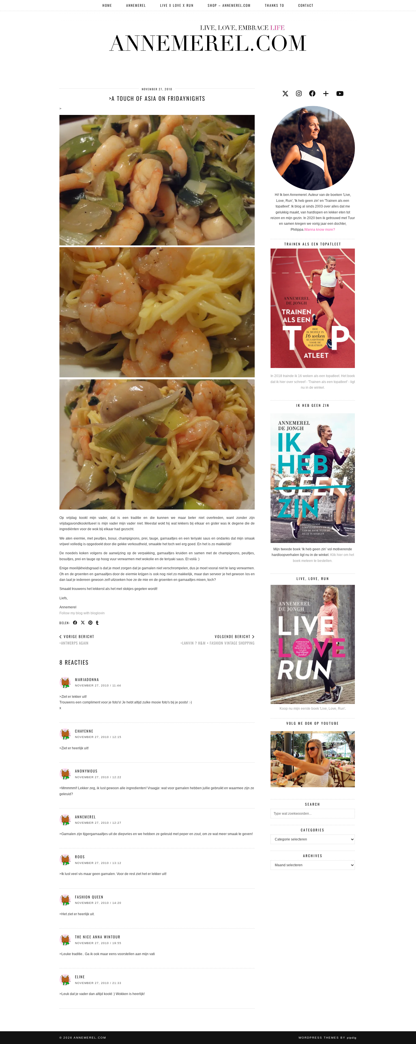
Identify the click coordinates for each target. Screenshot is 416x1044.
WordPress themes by (328, 1037)
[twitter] (285, 93)
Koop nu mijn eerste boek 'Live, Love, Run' (312, 709)
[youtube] (340, 93)
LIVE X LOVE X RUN (177, 5)
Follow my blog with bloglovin (82, 613)
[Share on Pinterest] (90, 622)
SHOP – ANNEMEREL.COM (229, 5)
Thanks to (274, 5)
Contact (306, 5)
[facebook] (312, 93)
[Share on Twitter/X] (83, 622)
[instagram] (299, 93)
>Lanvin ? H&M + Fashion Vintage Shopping (218, 640)
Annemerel (136, 5)
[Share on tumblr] (97, 622)
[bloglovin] (326, 93)
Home (107, 5)
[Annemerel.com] (208, 37)
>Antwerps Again (76, 640)
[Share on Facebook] (75, 622)
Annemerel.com (90, 1037)
